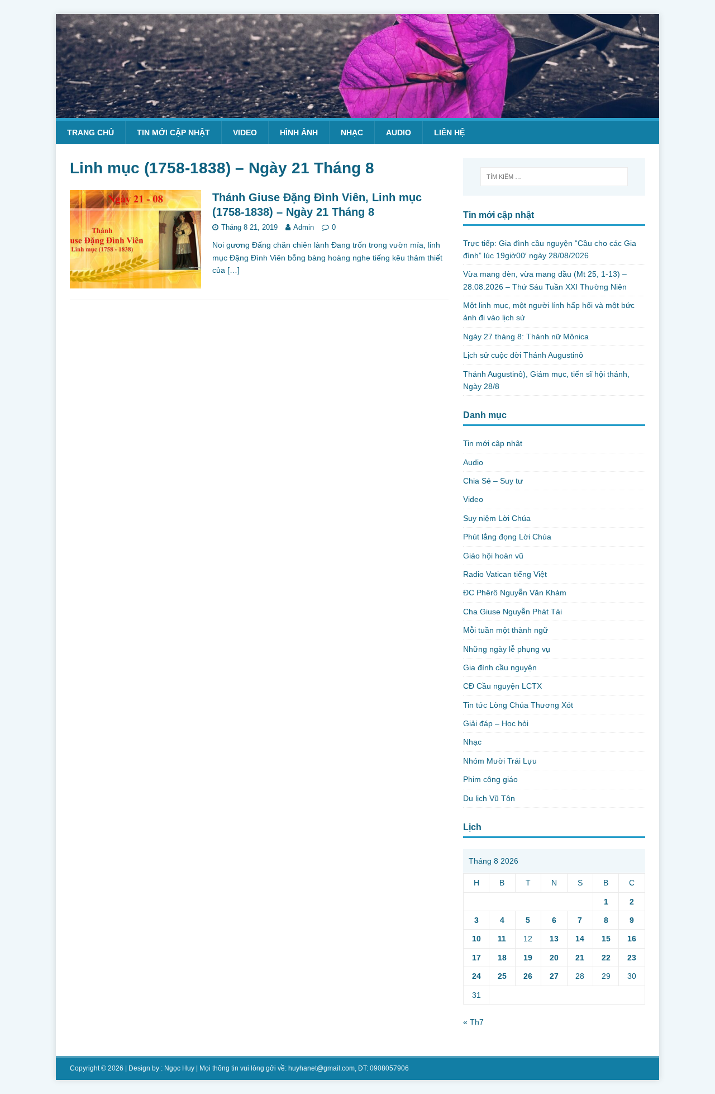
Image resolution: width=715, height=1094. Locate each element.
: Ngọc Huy (177, 1068)
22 (606, 957)
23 (631, 957)
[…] (233, 270)
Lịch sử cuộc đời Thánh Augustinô (523, 355)
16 (631, 938)
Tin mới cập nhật (173, 132)
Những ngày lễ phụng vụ (506, 649)
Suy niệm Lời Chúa (497, 518)
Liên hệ (449, 132)
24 (476, 976)
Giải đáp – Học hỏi (495, 723)
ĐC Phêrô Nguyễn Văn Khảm (514, 592)
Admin (303, 227)
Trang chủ (90, 132)
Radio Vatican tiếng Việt (505, 574)
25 (502, 976)
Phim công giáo (490, 779)
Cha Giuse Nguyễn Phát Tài (512, 611)
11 (502, 938)
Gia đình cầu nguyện (500, 667)
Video (245, 132)
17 (476, 957)
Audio (398, 132)
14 (579, 938)
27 (554, 976)
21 (579, 957)
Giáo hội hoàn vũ (493, 555)
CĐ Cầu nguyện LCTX (502, 685)
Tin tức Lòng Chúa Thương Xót (518, 704)
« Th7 (473, 1021)
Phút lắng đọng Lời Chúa (507, 536)
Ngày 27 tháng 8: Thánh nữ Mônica (526, 336)
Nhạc (352, 132)
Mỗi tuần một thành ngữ (505, 630)
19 (527, 957)
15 (606, 938)
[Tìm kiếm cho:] (554, 176)
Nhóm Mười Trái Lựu (500, 760)
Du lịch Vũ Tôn (489, 798)
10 (476, 938)
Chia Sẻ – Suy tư (493, 480)
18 (502, 957)
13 (554, 938)
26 (527, 976)
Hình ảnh (299, 132)
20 (554, 957)
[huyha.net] (357, 111)
